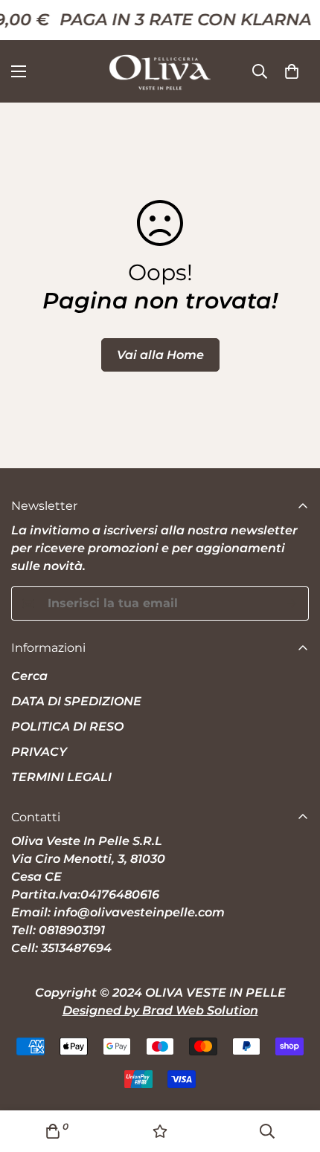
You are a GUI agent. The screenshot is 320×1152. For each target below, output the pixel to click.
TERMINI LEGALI (61, 777)
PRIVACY (39, 752)
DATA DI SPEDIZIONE (76, 701)
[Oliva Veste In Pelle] (160, 71)
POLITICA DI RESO (67, 726)
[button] (292, 71)
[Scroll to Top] (293, 1073)
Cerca (29, 676)
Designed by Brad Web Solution (160, 1010)
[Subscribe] (292, 603)
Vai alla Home (160, 355)
